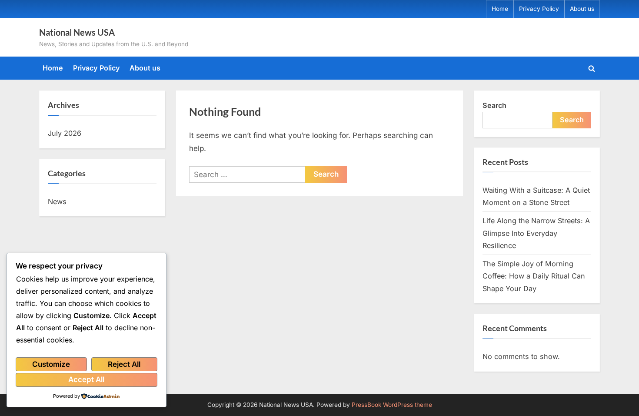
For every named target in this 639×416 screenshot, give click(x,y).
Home (500, 8)
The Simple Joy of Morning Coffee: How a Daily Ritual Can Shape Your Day (534, 276)
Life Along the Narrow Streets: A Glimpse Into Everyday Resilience (536, 233)
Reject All (124, 364)
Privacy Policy (539, 8)
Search (494, 105)
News (57, 201)
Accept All (86, 379)
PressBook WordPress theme (392, 404)
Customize (51, 364)
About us (582, 8)
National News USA (77, 32)
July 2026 (64, 133)
